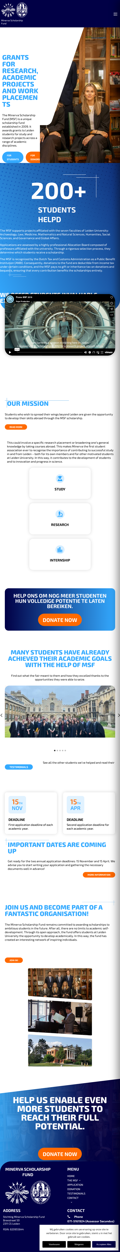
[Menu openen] (115, 14)
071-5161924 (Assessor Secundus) (90, 1221)
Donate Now (60, 620)
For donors (35, 157)
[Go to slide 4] (62, 750)
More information (99, 874)
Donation (73, 1188)
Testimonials (19, 767)
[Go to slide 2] (57, 750)
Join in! (14, 960)
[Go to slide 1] (54, 750)
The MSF (72, 1180)
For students (13, 157)
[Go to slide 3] (60, 750)
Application (75, 1184)
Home (71, 1175)
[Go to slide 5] (65, 750)
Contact (73, 1197)
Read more (16, 427)
